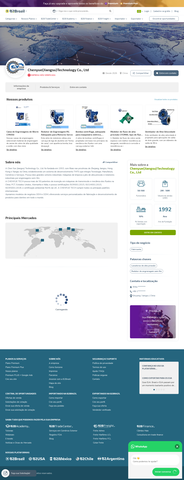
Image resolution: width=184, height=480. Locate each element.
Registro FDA (55, 434)
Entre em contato (153, 232)
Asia (73, 230)
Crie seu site (11, 379)
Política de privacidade (102, 363)
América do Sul (42, 241)
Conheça (153, 332)
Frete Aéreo (99, 430)
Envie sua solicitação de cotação (20, 410)
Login (146, 11)
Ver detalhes (11, 150)
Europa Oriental (68, 229)
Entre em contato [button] (78, 87)
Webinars (9, 434)
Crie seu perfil (55, 402)
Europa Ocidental (60, 230)
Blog (176, 11)
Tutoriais (9, 430)
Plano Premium (12, 363)
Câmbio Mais (143, 430)
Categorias (10, 18)
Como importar (56, 398)
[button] (16, 11)
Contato (96, 379)
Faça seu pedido (56, 406)
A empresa (54, 363)
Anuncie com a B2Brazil (60, 379)
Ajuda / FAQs (98, 371)
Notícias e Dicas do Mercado (18, 442)
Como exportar (99, 398)
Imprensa (53, 371)
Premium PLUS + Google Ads (19, 375)
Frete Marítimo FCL (102, 438)
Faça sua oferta (99, 406)
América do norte (37, 231)
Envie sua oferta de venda (17, 406)
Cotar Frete (98, 442)
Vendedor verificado (101, 410)
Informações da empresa (21, 87)
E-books (9, 438)
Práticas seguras (99, 375)
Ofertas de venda (13, 398)
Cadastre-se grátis (161, 11)
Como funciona (55, 367)
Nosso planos (11, 371)
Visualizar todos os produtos (166, 99)
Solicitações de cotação (16, 402)
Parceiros (53, 375)
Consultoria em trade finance (150, 434)
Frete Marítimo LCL (102, 434)
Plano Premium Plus (14, 367)
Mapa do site (55, 383)
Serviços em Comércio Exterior (63, 430)
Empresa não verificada (43, 75)
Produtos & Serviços (50, 87)
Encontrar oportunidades (164, 18)
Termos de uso (99, 367)
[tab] (154, 389)
